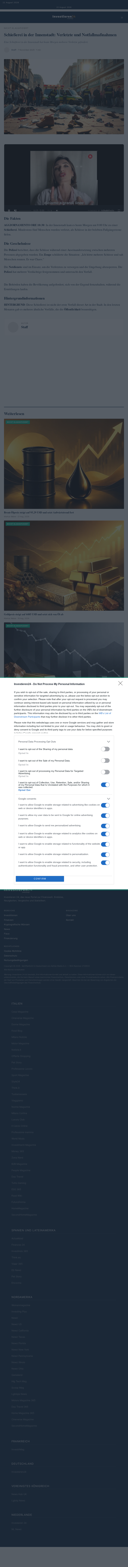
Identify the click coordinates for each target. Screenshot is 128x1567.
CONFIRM (40, 878)
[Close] (121, 684)
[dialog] (64, 783)
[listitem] (64, 741)
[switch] (105, 749)
